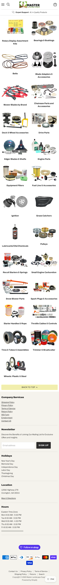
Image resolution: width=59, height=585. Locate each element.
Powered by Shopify (29, 580)
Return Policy (7, 412)
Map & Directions (8, 498)
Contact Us (13, 571)
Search (41, 574)
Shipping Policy (7, 402)
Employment (6, 418)
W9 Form (5, 415)
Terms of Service (8, 409)
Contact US (6, 421)
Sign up (44, 445)
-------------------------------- (12, 530)
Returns (33, 574)
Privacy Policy (7, 405)
